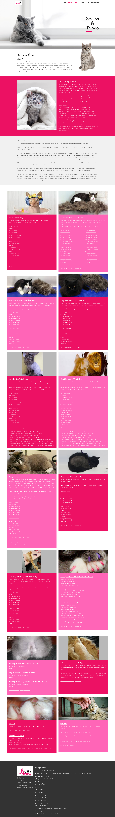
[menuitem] (64, 2)
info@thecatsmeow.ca (27, 787)
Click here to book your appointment (70, 268)
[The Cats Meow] (18, 3)
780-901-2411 (24, 785)
